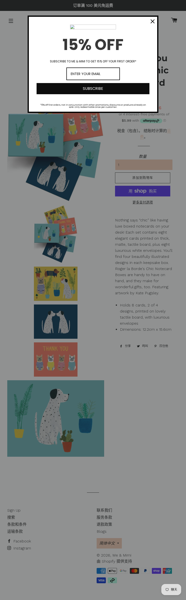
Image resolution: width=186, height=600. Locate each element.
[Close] (152, 21)
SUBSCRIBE (93, 88)
